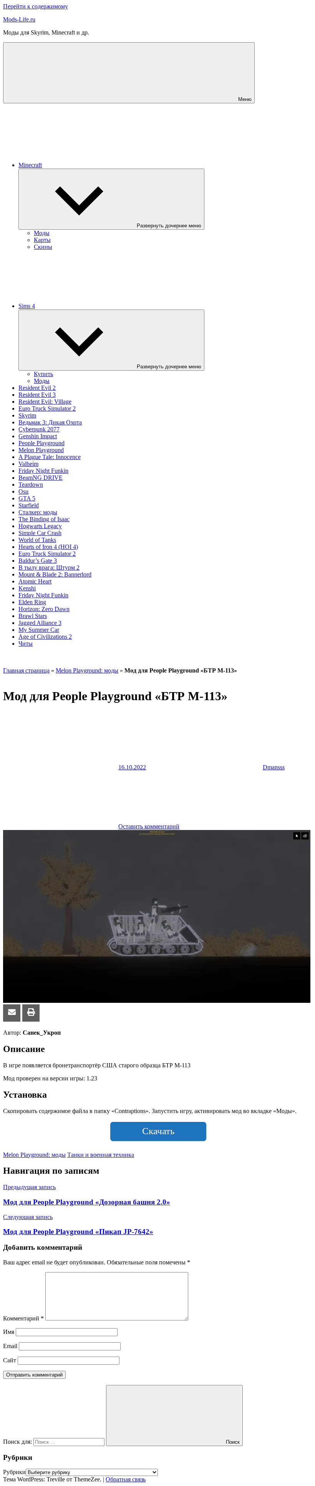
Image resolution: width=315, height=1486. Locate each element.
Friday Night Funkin (43, 470)
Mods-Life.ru (19, 19)
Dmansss (274, 767)
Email (10, 1346)
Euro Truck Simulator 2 (47, 408)
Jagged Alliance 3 (39, 623)
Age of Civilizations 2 (45, 636)
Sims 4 (26, 306)
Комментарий (23, 1318)
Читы (25, 643)
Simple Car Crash (39, 533)
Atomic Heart (34, 581)
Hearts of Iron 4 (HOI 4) (48, 546)
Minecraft (30, 165)
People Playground (41, 443)
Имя (8, 1332)
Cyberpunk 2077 (39, 429)
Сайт (9, 1360)
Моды (42, 233)
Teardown (30, 484)
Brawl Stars (32, 616)
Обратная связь (126, 1479)
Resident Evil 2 (37, 387)
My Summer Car (38, 629)
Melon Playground (41, 450)
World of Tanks (37, 540)
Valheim (28, 464)
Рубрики (14, 1472)
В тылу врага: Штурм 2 (49, 567)
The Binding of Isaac (44, 519)
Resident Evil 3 (37, 394)
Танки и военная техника (100, 1154)
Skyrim (27, 415)
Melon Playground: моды (87, 670)
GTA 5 (26, 498)
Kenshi (27, 588)
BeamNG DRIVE (40, 477)
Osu (23, 491)
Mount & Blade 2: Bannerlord (54, 574)
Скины (43, 247)
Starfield (28, 505)
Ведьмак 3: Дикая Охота (50, 422)
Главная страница (26, 670)
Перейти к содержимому (35, 6)
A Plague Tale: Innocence (49, 457)
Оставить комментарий (148, 826)
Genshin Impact (37, 436)
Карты (42, 240)
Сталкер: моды (37, 512)
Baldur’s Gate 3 (37, 560)
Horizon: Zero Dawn (44, 609)
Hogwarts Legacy (40, 526)
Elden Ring (32, 602)
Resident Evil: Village (44, 401)
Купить (43, 374)
